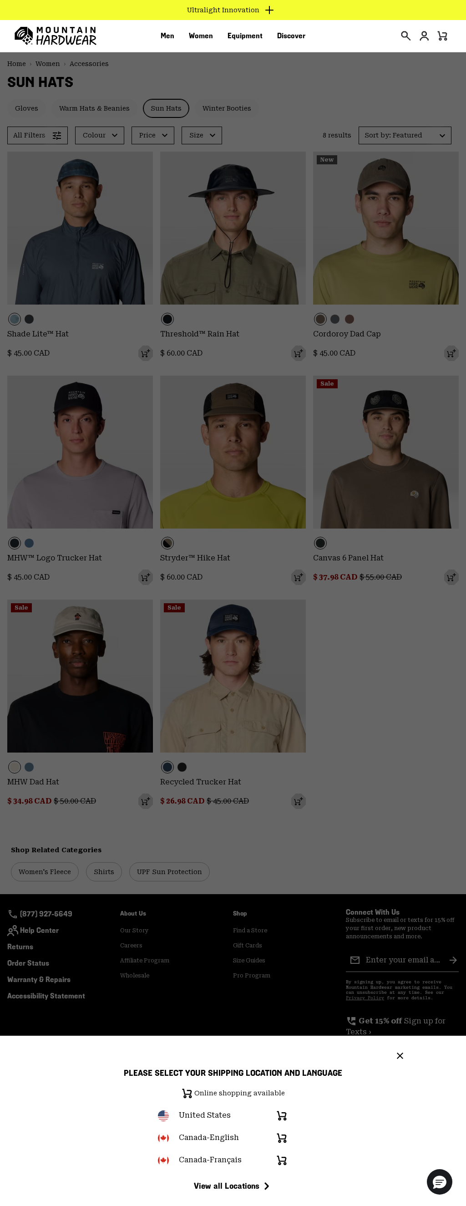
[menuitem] (167, 36)
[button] (439, 1182)
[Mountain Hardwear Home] (55, 36)
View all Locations (226, 1186)
